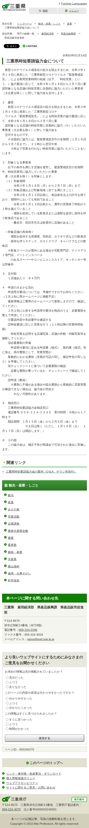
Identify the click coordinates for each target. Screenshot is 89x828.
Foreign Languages (74, 3)
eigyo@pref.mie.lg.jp (40, 639)
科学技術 (13, 580)
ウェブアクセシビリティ (22, 783)
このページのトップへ (46, 763)
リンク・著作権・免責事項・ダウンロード (33, 773)
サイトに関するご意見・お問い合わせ (30, 787)
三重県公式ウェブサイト (14, 7)
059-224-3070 (11, 809)
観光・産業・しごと (49, 23)
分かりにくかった (20, 707)
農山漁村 (13, 566)
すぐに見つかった (20, 719)
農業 (11, 538)
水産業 (12, 559)
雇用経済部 (47, 33)
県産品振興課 (68, 33)
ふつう (13, 682)
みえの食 (13, 509)
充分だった (16, 677)
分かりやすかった (20, 698)
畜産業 (12, 545)
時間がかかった (19, 728)
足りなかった (17, 687)
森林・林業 (15, 552)
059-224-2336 (28, 629)
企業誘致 (13, 523)
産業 (69, 23)
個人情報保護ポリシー (20, 778)
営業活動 (13, 516)
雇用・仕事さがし (19, 573)
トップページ (24, 23)
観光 (11, 495)
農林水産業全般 (18, 531)
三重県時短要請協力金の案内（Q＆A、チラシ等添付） (41, 471)
